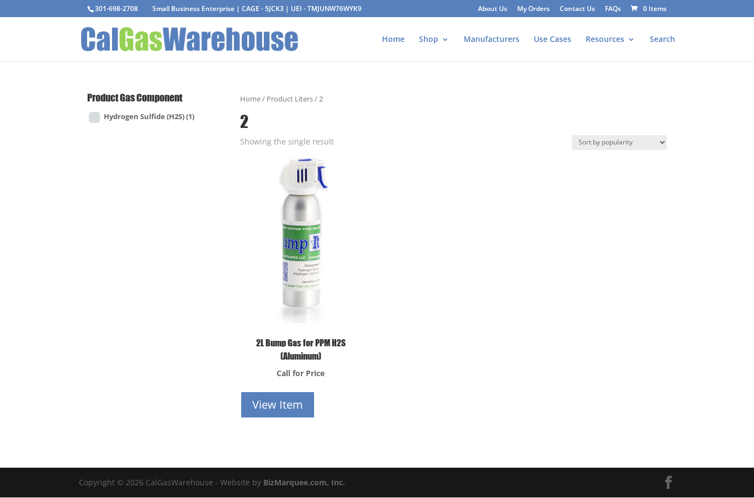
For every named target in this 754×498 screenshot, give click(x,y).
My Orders (533, 9)
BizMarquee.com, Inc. (304, 482)
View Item (277, 404)
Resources (605, 39)
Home (393, 39)
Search (662, 39)
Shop (428, 39)
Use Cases (552, 39)
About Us (492, 9)
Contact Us (577, 9)
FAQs (613, 9)
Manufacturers (491, 39)
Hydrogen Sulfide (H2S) (149, 116)
